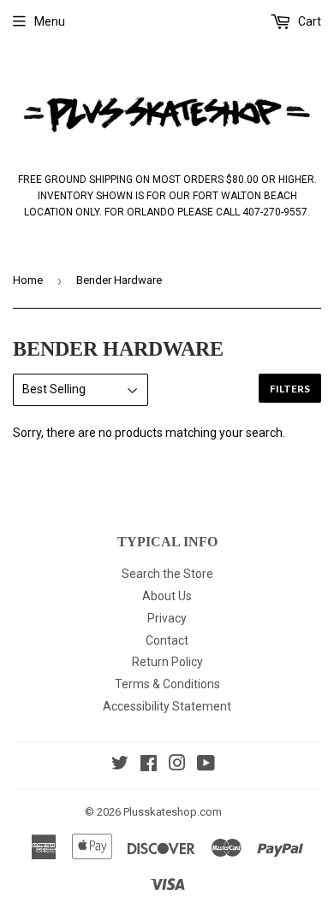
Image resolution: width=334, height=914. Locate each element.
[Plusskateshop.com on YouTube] (206, 765)
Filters (290, 388)
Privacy (167, 618)
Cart (308, 21)
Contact (167, 640)
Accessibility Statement (167, 706)
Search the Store (167, 574)
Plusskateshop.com (172, 811)
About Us (167, 596)
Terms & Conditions (167, 684)
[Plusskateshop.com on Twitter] (119, 765)
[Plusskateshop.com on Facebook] (149, 765)
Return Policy (167, 662)
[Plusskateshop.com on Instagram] (177, 765)
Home (28, 280)
